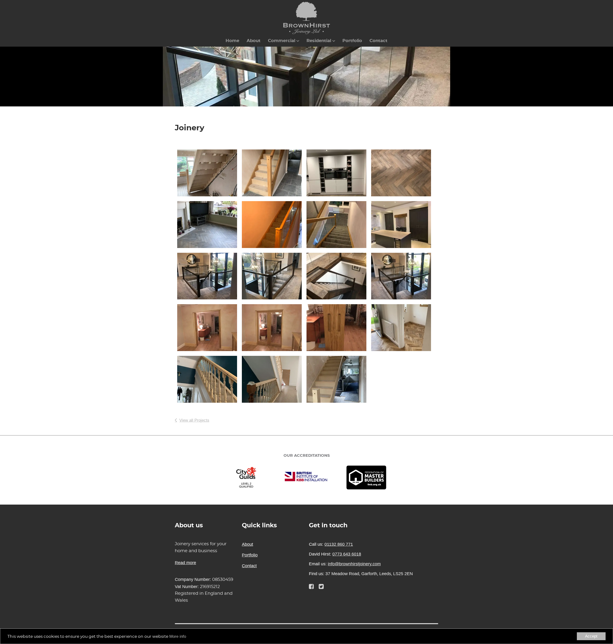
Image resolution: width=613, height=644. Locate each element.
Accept (591, 636)
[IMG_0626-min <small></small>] (338, 379)
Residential (318, 41)
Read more (185, 562)
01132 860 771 (338, 544)
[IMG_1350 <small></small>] (338, 173)
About (254, 41)
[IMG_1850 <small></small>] (403, 276)
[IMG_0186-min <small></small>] (403, 327)
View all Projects (194, 420)
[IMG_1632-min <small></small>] (209, 224)
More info (177, 636)
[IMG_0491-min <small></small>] (274, 379)
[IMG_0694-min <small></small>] (274, 173)
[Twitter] (321, 586)
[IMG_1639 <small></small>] (338, 224)
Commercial (281, 41)
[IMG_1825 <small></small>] (403, 224)
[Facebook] (311, 586)
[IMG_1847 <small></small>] (274, 276)
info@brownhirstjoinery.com (354, 563)
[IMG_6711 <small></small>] (209, 327)
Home (232, 41)
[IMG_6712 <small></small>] (274, 327)
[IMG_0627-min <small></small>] (209, 173)
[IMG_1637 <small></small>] (274, 224)
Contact (378, 41)
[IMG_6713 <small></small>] (338, 327)
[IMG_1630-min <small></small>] (403, 173)
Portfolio (352, 41)
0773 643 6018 (346, 554)
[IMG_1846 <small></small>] (209, 276)
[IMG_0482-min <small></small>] (209, 379)
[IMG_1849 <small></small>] (338, 276)
